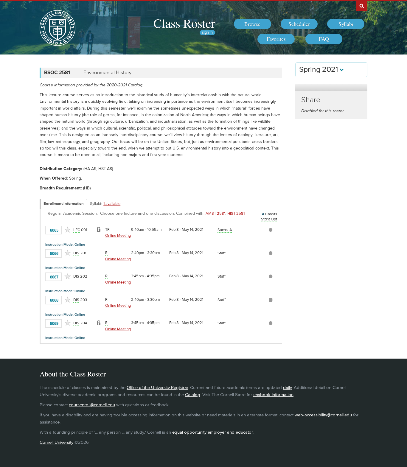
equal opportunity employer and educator (212, 432)
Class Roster (184, 23)
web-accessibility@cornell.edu (323, 415)
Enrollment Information (64, 203)
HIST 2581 (236, 213)
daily (287, 387)
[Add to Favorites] (67, 229)
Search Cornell (361, 5)
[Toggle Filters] (331, 87)
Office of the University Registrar (157, 387)
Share (310, 100)
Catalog (192, 395)
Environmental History (107, 73)
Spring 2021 (319, 69)
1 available (111, 203)
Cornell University (56, 442)
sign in (207, 32)
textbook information (273, 395)
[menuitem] (252, 24)
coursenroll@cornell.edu (92, 405)
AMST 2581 (215, 213)
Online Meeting (118, 235)
